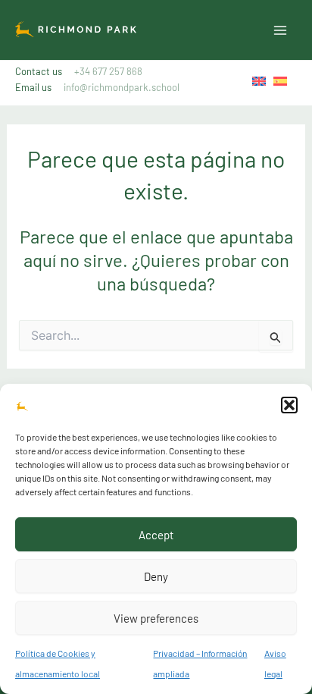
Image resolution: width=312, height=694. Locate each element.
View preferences (156, 618)
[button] (289, 405)
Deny (156, 576)
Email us (97, 87)
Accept (156, 535)
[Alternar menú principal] (280, 30)
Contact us (78, 71)
